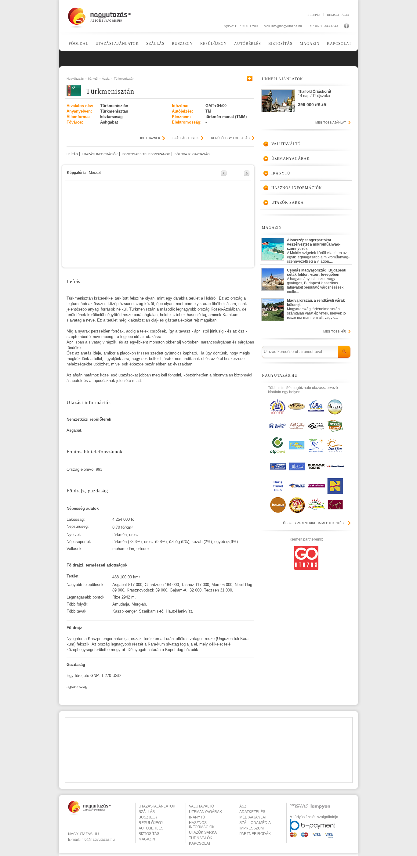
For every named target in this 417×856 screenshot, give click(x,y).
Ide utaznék (150, 138)
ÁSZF (243, 806)
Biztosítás (280, 43)
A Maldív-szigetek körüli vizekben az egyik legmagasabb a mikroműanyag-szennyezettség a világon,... (318, 249)
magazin (147, 839)
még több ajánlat (330, 122)
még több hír (334, 331)
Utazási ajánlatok (117, 43)
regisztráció (338, 14)
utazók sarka (203, 832)
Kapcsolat (339, 43)
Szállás (155, 43)
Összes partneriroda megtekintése (314, 523)
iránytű (197, 817)
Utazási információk (100, 154)
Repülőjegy (213, 43)
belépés (314, 14)
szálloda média (255, 823)
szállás (147, 812)
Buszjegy (182, 43)
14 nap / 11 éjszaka (314, 98)
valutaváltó (201, 806)
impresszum (251, 828)
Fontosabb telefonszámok (146, 154)
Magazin (310, 43)
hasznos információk (202, 825)
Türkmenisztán (124, 78)
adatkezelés (252, 812)
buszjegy (148, 817)
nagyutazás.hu (83, 834)
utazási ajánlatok (157, 806)
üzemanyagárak (205, 812)
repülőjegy (151, 823)
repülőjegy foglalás (230, 138)
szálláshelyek (185, 138)
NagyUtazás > (76, 78)
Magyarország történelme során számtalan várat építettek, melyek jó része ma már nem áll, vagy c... (316, 309)
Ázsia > (107, 78)
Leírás (72, 154)
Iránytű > (94, 78)
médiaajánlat (253, 817)
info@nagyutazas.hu (286, 26)
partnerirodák (255, 834)
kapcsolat (200, 843)
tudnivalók (200, 838)
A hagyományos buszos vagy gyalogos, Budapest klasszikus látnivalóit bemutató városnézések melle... (316, 279)
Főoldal (78, 43)
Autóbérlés (247, 43)
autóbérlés (151, 828)
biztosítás (149, 834)
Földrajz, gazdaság (192, 154)
